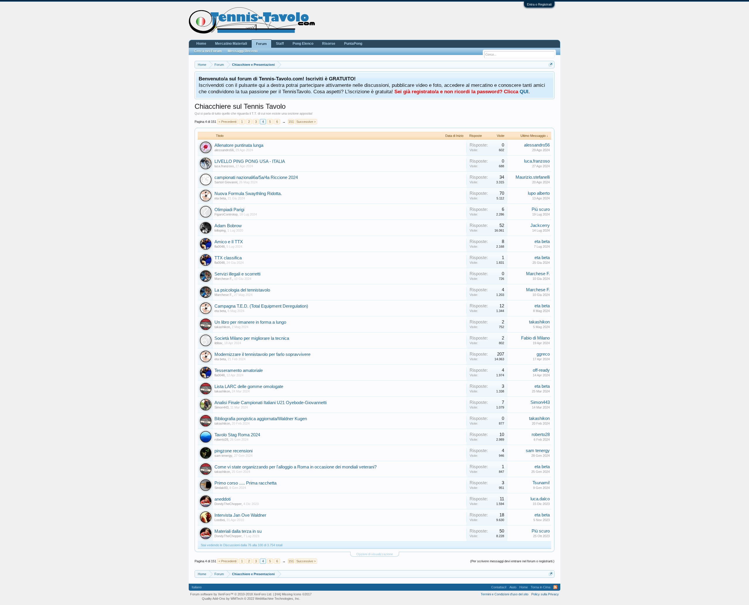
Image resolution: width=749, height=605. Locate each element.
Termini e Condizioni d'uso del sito (504, 594)
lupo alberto (539, 193)
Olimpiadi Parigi (229, 209)
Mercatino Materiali (231, 44)
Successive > (306, 121)
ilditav (218, 343)
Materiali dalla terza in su (238, 531)
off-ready (541, 370)
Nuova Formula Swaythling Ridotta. (248, 193)
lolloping (220, 230)
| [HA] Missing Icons (292, 594)
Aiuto (512, 587)
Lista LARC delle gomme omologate (248, 386)
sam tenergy (223, 455)
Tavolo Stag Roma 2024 (237, 434)
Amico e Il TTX (228, 241)
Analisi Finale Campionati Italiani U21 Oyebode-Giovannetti (270, 402)
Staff (280, 44)
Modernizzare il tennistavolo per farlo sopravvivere (262, 354)
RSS (555, 587)
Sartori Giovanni (225, 182)
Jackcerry (540, 225)
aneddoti (222, 499)
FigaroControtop (226, 214)
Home (201, 44)
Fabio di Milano (535, 338)
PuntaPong (353, 44)
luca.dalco (540, 499)
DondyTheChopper (228, 504)
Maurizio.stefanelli (533, 177)
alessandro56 (224, 150)
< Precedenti (227, 121)
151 (291, 121)
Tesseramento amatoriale (238, 370)
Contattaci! (498, 587)
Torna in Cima (540, 587)
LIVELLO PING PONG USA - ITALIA (249, 161)
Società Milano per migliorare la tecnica (251, 338)
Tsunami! (541, 482)
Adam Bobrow (228, 225)
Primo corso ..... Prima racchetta (245, 483)
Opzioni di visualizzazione (374, 554)
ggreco (543, 354)
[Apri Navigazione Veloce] (551, 64)
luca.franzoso (224, 166)
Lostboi (219, 520)
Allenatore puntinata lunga (238, 145)
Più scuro (541, 209)
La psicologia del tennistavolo (242, 290)
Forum (261, 44)
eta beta (220, 198)
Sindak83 (221, 487)
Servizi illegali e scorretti (237, 274)
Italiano (197, 587)
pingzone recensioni (233, 451)
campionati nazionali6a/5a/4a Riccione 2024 (256, 177)
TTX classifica (228, 258)
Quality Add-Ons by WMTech (251, 598)
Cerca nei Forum (208, 51)
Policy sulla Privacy (545, 594)
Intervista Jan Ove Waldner (240, 515)
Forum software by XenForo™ (231, 594)
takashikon (222, 327)
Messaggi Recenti (242, 51)
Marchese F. (223, 278)
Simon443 (221, 407)
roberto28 (221, 439)
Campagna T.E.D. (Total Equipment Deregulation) (261, 306)
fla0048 (219, 246)
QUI (524, 91)
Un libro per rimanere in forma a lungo (250, 322)
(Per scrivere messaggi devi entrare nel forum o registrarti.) (512, 561)
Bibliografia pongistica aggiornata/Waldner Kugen (260, 418)
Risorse (328, 44)
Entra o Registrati (539, 4)
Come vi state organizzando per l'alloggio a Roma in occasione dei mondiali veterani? (295, 467)
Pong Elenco (303, 44)
